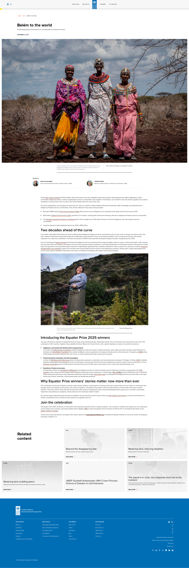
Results (71, 528)
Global (8, 4)
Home (19, 15)
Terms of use (170, 546)
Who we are (75, 4)
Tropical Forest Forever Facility (61, 215)
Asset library (72, 539)
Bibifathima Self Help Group (60, 360)
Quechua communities (50, 364)
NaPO (138, 360)
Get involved (113, 4)
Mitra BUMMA (117, 372)
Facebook (159, 550)
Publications (72, 530)
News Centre (72, 525)
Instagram (166, 550)
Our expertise (45, 533)
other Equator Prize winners (117, 395)
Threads (163, 550)
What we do (85, 4)
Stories (70, 536)
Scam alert (170, 543)
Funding (18, 536)
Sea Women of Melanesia (68, 370)
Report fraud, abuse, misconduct (165, 537)
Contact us (98, 536)
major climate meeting (52, 197)
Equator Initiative (61, 242)
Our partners (19, 533)
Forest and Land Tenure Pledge (69, 211)
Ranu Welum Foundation (61, 352)
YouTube (169, 550)
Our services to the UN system (50, 536)
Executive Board (20, 530)
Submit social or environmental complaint (162, 540)
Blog (24, 15)
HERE (86, 409)
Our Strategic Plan (47, 530)
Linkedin (156, 550)
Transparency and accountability (24, 539)
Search (11, 4)
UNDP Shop (98, 530)
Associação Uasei (100, 374)
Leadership (18, 528)
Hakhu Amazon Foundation (62, 350)
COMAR (140, 352)
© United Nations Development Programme (27, 560)
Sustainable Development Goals (50, 525)
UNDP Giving (98, 533)
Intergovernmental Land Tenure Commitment (60, 219)
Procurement (98, 528)
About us (18, 525)
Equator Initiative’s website (49, 411)
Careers (97, 525)
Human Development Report (49, 528)
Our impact (103, 4)
